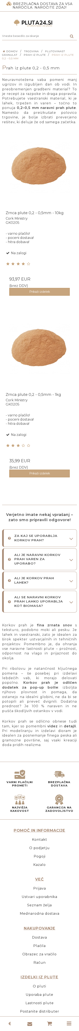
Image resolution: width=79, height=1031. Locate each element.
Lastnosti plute (39, 1003)
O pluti (39, 986)
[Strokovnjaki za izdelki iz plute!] (39, 23)
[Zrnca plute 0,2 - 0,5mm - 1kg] (39, 355)
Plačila (39, 946)
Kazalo (39, 865)
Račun (39, 963)
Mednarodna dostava (39, 914)
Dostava (39, 937)
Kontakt (39, 840)
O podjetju (39, 848)
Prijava (39, 888)
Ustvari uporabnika (39, 897)
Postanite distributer (39, 1011)
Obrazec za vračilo (39, 954)
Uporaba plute (39, 995)
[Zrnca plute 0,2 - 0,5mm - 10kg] (39, 173)
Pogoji (40, 856)
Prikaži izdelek (39, 292)
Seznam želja (39, 905)
